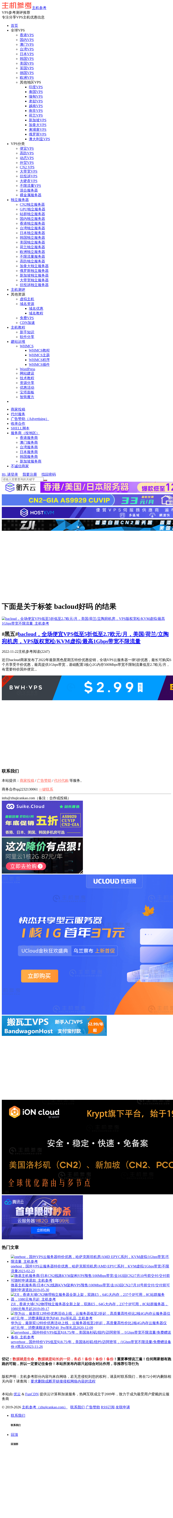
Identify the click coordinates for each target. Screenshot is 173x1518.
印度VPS (36, 87)
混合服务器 (29, 190)
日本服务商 (29, 452)
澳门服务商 (29, 442)
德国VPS (27, 73)
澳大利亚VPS (39, 139)
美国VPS (27, 63)
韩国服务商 (29, 457)
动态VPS (27, 158)
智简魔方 (27, 397)
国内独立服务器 (32, 219)
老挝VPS (36, 101)
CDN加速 (27, 323)
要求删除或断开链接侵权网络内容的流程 (63, 1381)
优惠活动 (27, 387)
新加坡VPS (37, 120)
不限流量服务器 (32, 256)
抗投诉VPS (28, 176)
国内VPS (27, 40)
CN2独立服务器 (32, 204)
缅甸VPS (36, 96)
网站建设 (27, 373)
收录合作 (18, 423)
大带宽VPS (28, 171)
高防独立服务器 (32, 261)
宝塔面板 (27, 392)
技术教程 (27, 378)
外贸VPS (27, 163)
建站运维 (18, 341)
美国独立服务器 (32, 242)
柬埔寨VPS (37, 129)
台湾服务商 (29, 447)
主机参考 (39, 8)
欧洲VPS (27, 77)
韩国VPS (27, 59)
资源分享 (27, 383)
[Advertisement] (86, 565)
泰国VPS (36, 92)
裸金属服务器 (30, 195)
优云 (17, 1394)
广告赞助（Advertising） (30, 419)
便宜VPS (27, 148)
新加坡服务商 (30, 461)
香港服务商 (29, 438)
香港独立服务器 (32, 223)
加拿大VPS (37, 125)
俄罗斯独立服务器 (34, 271)
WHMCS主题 (39, 355)
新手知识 (27, 332)
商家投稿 (18, 409)
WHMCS (27, 346)
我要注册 (30, 474)
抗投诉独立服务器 (34, 285)
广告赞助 (44, 780)
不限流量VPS (30, 185)
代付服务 (18, 414)
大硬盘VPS (28, 181)
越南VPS (36, 106)
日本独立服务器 (32, 233)
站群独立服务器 (32, 214)
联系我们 (77, 1407)
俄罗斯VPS (37, 134)
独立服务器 (20, 200)
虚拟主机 (27, 299)
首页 (14, 25)
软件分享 (27, 337)
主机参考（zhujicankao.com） (45, 1407)
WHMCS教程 (39, 350)
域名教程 (36, 313)
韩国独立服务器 (32, 237)
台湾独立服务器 (32, 228)
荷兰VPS (36, 115)
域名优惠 (36, 308)
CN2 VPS (27, 167)
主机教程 (18, 327)
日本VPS (27, 54)
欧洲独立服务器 (32, 252)
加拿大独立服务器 (34, 266)
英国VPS (27, 68)
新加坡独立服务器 (34, 275)
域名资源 (27, 304)
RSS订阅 (108, 1407)
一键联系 (46, 789)
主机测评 (18, 289)
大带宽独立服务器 (34, 280)
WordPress (27, 369)
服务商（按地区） (25, 433)
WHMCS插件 (39, 364)
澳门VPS (27, 44)
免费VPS (27, 318)
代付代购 (61, 780)
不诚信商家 (20, 466)
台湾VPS (27, 49)
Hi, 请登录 (10, 474)
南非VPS (36, 111)
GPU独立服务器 (32, 209)
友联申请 (123, 1407)
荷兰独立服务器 (32, 247)
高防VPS (27, 153)
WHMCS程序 (39, 360)
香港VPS (27, 35)
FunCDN (32, 1394)
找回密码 (48, 474)
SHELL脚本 (20, 428)
